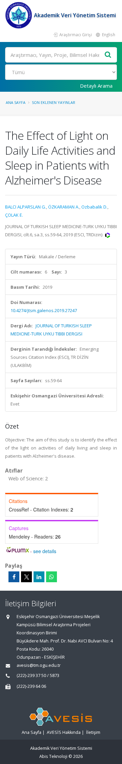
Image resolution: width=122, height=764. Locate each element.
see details (44, 551)
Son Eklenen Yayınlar (53, 102)
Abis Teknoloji (53, 756)
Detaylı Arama (96, 85)
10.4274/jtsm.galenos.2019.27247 (44, 310)
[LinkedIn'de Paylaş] (39, 576)
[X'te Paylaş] (26, 576)
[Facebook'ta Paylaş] (13, 576)
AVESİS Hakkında (64, 732)
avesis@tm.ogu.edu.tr (39, 665)
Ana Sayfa (15, 102)
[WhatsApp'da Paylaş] (51, 576)
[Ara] (108, 55)
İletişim (93, 732)
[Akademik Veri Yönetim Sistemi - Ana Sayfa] (19, 15)
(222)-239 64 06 (31, 686)
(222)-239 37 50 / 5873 (38, 675)
